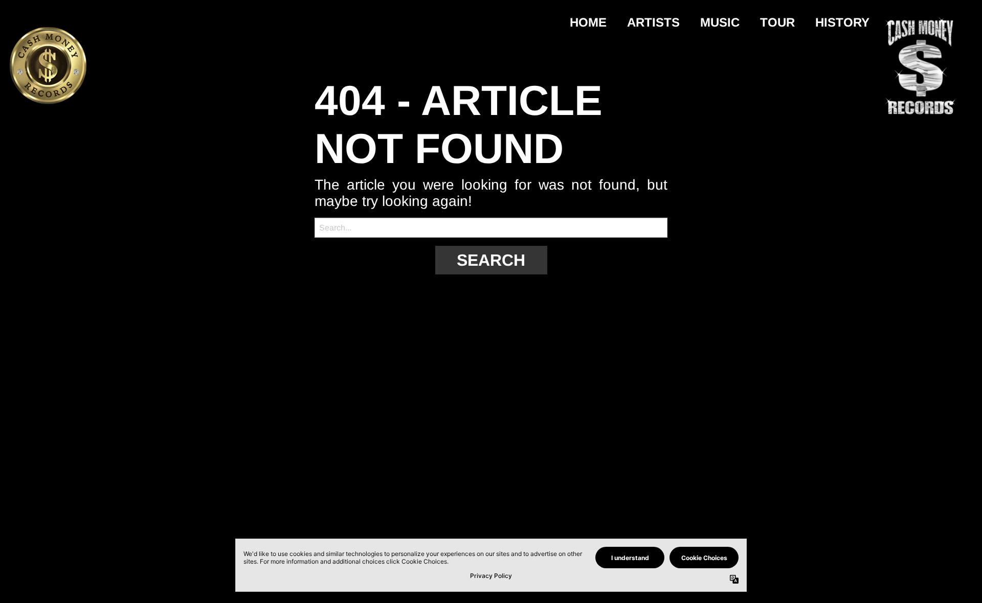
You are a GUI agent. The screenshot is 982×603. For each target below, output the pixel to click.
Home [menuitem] (588, 22)
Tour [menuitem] (777, 22)
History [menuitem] (842, 22)
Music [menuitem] (720, 22)
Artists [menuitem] (653, 22)
